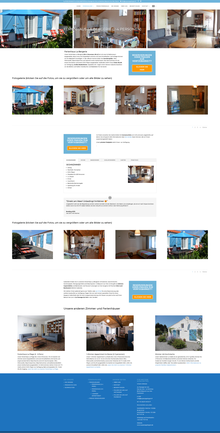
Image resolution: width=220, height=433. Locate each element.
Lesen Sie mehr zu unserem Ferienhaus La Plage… (43, 369)
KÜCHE (83, 160)
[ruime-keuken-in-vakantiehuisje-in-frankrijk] (135, 114)
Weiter (204, 127)
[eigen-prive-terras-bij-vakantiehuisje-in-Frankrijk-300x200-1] (32, 114)
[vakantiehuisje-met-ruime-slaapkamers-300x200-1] (135, 258)
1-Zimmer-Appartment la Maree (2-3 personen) (105, 354)
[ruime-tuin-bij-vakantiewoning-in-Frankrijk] (32, 258)
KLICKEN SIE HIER (142, 68)
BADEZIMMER (94, 160)
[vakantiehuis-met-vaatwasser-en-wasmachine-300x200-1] (84, 258)
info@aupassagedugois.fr (145, 398)
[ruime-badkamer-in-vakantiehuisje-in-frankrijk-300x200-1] (187, 114)
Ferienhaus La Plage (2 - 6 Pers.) (30, 354)
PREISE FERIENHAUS (102, 6)
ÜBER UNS (124, 6)
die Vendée (128, 137)
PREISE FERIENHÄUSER (97, 398)
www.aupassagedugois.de (145, 425)
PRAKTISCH (134, 160)
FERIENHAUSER (87, 6)
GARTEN (123, 160)
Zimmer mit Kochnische (165, 354)
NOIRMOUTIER (70, 387)
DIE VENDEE (115, 6)
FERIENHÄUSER (94, 382)
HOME (79, 6)
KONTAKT (145, 6)
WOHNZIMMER (71, 160)
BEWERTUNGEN (135, 6)
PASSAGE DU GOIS (71, 385)
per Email (99, 291)
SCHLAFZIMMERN (109, 160)
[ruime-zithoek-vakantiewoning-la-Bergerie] (84, 114)
